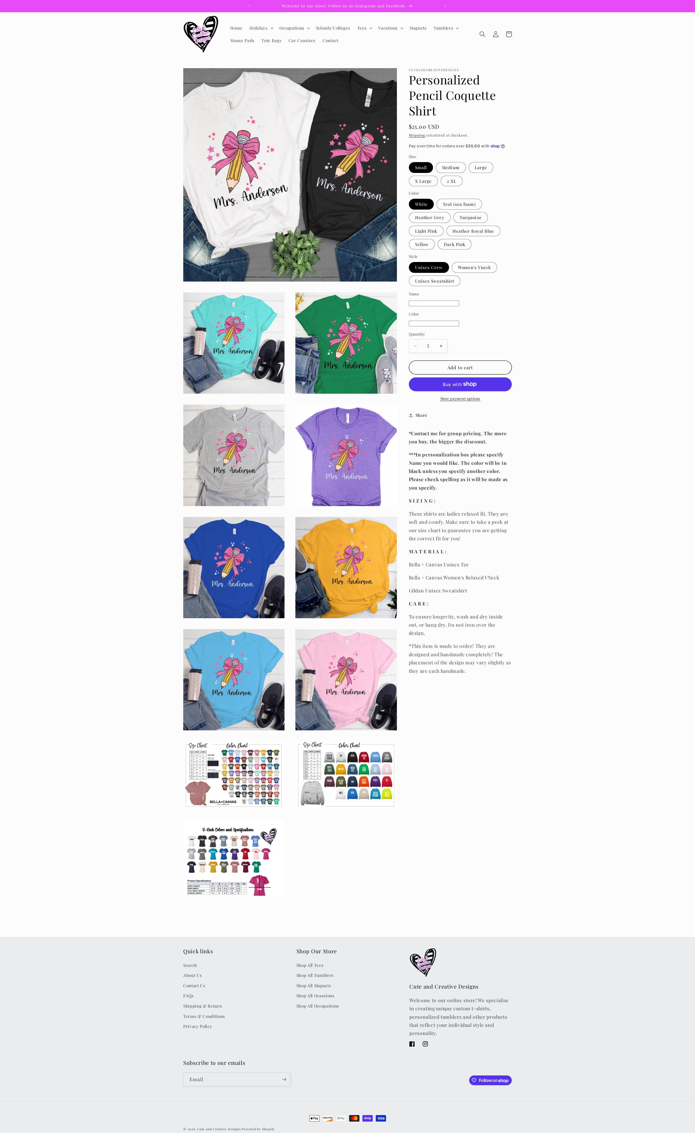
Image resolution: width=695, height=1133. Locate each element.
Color (414, 314)
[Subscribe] (283, 1079)
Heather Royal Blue (473, 231)
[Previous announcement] (249, 6)
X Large (423, 181)
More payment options (460, 398)
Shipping (417, 135)
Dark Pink (454, 244)
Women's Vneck (474, 267)
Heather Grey (429, 217)
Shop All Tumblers (315, 975)
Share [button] (421, 415)
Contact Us (194, 985)
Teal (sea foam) (459, 204)
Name (414, 293)
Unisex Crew (429, 267)
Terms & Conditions (204, 1016)
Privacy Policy (197, 1026)
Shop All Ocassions (315, 995)
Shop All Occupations (317, 1006)
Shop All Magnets (313, 985)
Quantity (417, 334)
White (421, 204)
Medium (451, 167)
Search (190, 965)
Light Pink (426, 231)
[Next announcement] (445, 6)
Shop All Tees (310, 965)
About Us (192, 975)
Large (481, 167)
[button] (261, 28)
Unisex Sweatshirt (434, 281)
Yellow (422, 244)
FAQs (188, 995)
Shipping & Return (202, 1006)
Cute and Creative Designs (219, 1129)
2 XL (451, 181)
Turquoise (471, 217)
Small (421, 167)
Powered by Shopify (258, 1129)
